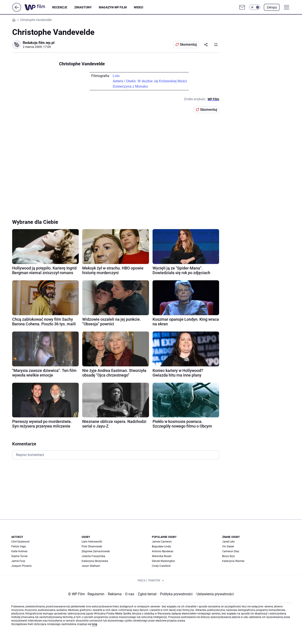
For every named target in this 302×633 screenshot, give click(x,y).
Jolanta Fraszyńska (93, 556)
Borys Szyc (228, 556)
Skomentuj (188, 44)
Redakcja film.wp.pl (38, 43)
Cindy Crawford (161, 565)
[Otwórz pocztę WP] (242, 7)
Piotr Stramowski (92, 546)
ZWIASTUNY (83, 7)
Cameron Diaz (230, 551)
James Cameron (162, 541)
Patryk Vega (18, 546)
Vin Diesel (228, 546)
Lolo (116, 76)
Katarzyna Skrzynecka (95, 561)
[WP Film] (38, 7)
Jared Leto (228, 541)
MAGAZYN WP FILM (113, 7)
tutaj (94, 624)
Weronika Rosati (161, 556)
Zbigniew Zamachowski (96, 551)
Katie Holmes (19, 551)
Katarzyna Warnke (233, 561)
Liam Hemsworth (92, 541)
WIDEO (138, 7)
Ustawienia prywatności (214, 594)
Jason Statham (91, 565)
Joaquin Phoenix (21, 565)
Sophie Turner (19, 556)
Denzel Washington (163, 561)
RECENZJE (59, 7)
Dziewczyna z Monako (130, 86)
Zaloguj (272, 7)
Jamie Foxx (18, 561)
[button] (254, 7)
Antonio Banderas (162, 551)
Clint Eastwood (20, 541)
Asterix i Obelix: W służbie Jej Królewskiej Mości (150, 81)
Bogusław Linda (161, 546)
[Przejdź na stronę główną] (16, 10)
